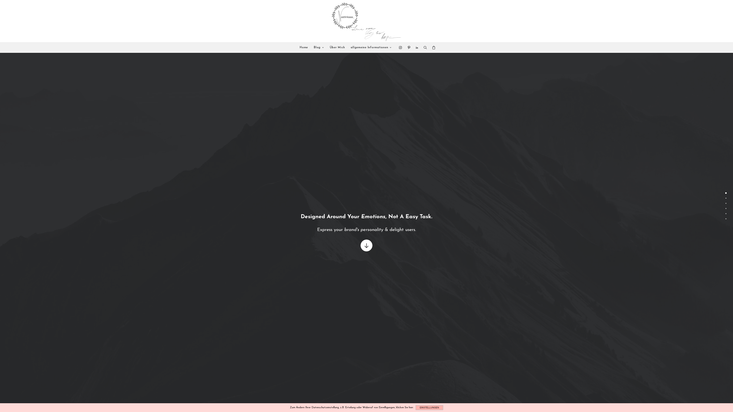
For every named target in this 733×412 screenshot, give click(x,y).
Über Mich (337, 47)
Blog (317, 47)
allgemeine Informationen (369, 47)
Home (304, 47)
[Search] (425, 47)
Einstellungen (429, 407)
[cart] (432, 47)
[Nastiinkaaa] (366, 21)
